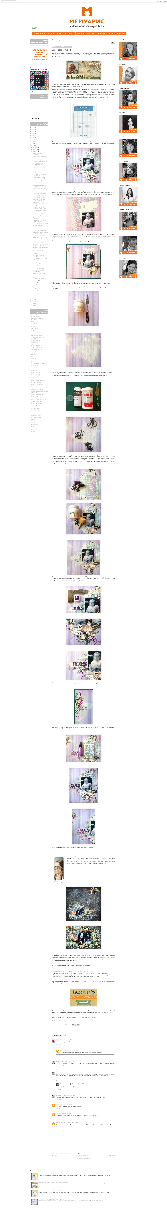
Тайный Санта (34, 421)
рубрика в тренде (35, 374)
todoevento (63, 1050)
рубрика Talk (34, 370)
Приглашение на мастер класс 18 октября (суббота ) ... (40, 238)
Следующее (55, 1155)
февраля (35, 295)
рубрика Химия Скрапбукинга (38, 399)
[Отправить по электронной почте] (73, 1025)
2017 (33, 139)
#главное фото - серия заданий (39, 314)
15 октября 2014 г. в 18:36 (78, 1083)
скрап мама (34, 406)
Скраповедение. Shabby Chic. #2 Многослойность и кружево (53, 1182)
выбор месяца (34, 328)
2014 (33, 145)
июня (34, 287)
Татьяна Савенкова (61, 1122)
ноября (35, 149)
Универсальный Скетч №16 (39, 197)
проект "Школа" (35, 365)
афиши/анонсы (35, 325)
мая (34, 289)
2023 (33, 127)
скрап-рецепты (35, 410)
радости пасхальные (36, 368)
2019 (33, 135)
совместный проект (36, 415)
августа (35, 282)
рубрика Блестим (35, 372)
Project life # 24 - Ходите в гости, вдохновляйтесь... (39, 267)
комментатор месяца (36, 352)
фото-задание (34, 422)
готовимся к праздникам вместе (39, 332)
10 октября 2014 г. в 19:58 (67, 1061)
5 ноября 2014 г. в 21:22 (72, 1122)
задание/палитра (35, 340)
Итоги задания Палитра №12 (40, 195)
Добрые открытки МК (36, 335)
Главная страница (39, 33)
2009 (33, 305)
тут (64, 54)
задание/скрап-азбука (36, 344)
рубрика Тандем (35, 396)
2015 (33, 143)
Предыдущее (111, 1155)
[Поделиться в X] (76, 1025)
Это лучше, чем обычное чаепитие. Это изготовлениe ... (40, 182)
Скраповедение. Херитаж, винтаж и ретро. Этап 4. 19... (40, 160)
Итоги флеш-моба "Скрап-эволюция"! (39, 211)
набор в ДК (34, 358)
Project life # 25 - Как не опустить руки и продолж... (40, 208)
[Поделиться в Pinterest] (79, 1025)
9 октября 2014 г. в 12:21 (66, 1039)
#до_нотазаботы (35, 316)
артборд (33, 321)
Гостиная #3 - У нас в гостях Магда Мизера (39, 221)
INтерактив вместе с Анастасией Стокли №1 (39, 192)
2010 (33, 303)
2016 (33, 141)
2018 (33, 137)
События (71, 33)
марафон (33, 354)
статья (33, 419)
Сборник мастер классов (105, 33)
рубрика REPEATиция (36, 403)
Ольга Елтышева (64, 1083)
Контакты (50, 33)
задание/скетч (34, 342)
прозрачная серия (35, 367)
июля (34, 284)
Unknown (58, 1113)
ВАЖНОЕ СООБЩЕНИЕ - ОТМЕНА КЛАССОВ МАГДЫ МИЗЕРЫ (40, 204)
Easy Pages (59, 1026)
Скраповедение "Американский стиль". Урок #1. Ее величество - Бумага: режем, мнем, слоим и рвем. (63, 1174)
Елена (57, 1104)
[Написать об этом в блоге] (74, 1025)
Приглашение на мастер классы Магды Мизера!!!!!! (39, 274)
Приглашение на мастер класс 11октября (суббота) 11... (40, 262)
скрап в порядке (35, 405)
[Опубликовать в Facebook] (78, 1025)
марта (34, 293)
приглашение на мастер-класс (38, 363)
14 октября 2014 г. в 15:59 (69, 1095)
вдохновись (34, 326)
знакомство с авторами (37, 349)
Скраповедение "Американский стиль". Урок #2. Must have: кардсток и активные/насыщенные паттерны (64, 1190)
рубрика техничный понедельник (39, 398)
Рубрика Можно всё (36, 382)
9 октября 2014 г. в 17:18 (72, 1050)
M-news (33, 431)
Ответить (58, 1044)
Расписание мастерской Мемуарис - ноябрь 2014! (39, 178)
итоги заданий (34, 351)
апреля (35, 291)
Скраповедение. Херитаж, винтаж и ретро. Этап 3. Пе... (40, 214)
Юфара (58, 1039)
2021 (33, 131)
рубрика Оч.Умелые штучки (38, 384)
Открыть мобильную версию (83, 1158)
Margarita (58, 1061)
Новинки (33, 360)
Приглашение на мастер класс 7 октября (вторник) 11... (40, 277)
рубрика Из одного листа (37, 379)
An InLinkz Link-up (56, 1020)
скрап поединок (35, 408)
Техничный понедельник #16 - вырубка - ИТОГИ (40, 175)
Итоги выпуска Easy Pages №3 (40, 223)
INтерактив (34, 429)
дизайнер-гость (35, 334)
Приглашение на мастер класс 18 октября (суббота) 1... (40, 233)
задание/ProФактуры (36, 347)
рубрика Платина (35, 386)
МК (32, 356)
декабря (35, 147)
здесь (59, 54)
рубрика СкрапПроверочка (38, 394)
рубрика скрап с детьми (37, 389)
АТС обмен (34, 323)
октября (35, 151)
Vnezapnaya (59, 1072)
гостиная (33, 330)
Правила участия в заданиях (86, 33)
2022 (33, 129)
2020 (33, 133)
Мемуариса (98, 981)
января (35, 297)
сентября (35, 280)
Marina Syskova (75, 858)
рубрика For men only (36, 401)
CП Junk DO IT (34, 426)
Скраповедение (120, 33)
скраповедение (35, 414)
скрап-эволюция (35, 412)
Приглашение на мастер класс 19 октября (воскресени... (40, 229)
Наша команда (61, 33)
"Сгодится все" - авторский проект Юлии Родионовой (40, 189)
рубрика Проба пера (36, 387)
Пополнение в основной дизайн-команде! (39, 200)
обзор (32, 361)
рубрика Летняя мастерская (38, 380)
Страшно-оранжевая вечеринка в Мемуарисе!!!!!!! (40, 226)
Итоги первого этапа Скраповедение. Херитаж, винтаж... (40, 252)
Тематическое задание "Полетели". (38, 271)
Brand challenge (35, 424)
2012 (33, 301)
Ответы (59, 1047)
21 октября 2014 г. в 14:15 (66, 1104)
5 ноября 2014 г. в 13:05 (67, 1113)
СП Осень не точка (36, 417)
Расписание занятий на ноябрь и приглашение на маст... (40, 186)
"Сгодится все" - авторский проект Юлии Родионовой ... (40, 157)
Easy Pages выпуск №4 (38, 235)
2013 (33, 299)
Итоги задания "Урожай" (39, 265)
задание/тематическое (37, 345)
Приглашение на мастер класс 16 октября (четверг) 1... (40, 245)
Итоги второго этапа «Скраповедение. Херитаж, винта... (40, 164)
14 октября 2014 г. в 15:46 (69, 1072)
